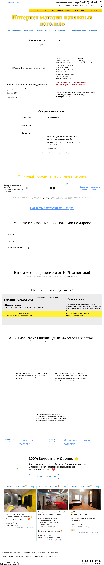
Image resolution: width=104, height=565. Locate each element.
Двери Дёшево (54, 552)
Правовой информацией (64, 153)
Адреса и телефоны (51, 556)
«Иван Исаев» (98, 563)
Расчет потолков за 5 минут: (68, 3)
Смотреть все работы (45, 476)
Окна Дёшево (16, 552)
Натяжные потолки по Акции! (52, 208)
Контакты (94, 10)
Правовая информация (11, 562)
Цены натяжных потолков (61, 10)
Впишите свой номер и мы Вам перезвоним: (71, 5)
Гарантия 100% (80, 10)
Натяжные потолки (40, 10)
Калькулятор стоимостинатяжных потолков (90, 188)
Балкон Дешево (41, 552)
